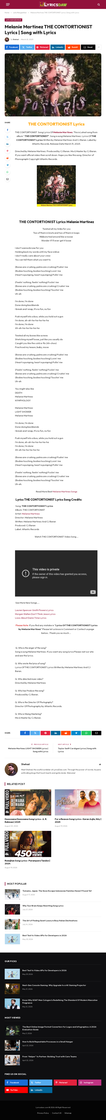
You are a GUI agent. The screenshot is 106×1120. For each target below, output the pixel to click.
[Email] (7, 179)
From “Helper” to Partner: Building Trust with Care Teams (49, 1056)
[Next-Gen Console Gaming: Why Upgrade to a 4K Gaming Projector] (12, 989)
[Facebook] (7, 130)
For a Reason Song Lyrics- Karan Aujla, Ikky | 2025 (78, 820)
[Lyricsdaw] (53, 4)
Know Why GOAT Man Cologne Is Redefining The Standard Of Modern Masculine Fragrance (59, 1001)
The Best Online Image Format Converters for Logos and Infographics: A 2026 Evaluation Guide (59, 1028)
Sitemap (68, 1113)
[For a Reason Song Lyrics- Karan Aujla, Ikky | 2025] (78, 802)
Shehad (16, 39)
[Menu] (8, 4)
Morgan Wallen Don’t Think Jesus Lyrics (35, 613)
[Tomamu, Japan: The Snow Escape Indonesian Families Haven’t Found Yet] (12, 894)
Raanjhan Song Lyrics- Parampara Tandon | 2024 (27, 862)
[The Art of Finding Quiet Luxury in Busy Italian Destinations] (12, 924)
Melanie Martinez (63, 132)
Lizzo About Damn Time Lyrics (30, 617)
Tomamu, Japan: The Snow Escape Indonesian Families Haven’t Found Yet (57, 891)
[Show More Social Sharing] (98, 47)
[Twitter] (7, 137)
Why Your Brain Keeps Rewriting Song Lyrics (42, 906)
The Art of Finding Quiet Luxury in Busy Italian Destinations (49, 920)
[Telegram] (7, 165)
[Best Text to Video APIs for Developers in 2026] (12, 939)
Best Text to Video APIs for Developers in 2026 (44, 935)
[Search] (98, 4)
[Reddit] (7, 158)
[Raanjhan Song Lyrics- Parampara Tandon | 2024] (28, 844)
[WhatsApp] (7, 172)
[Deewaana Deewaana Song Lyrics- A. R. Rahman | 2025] (28, 802)
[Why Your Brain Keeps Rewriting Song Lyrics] (12, 909)
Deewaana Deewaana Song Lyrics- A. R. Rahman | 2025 (26, 820)
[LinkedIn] (7, 144)
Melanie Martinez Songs (65, 491)
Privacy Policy (43, 1113)
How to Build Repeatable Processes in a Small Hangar (47, 1041)
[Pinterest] (7, 151)
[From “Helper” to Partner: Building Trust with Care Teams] (12, 1060)
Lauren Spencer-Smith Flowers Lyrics (34, 610)
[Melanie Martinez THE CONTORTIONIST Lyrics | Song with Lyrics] (53, 84)
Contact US (56, 1113)
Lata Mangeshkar (13, 20)
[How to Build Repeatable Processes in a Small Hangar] (12, 1045)
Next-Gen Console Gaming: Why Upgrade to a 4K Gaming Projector (54, 985)
